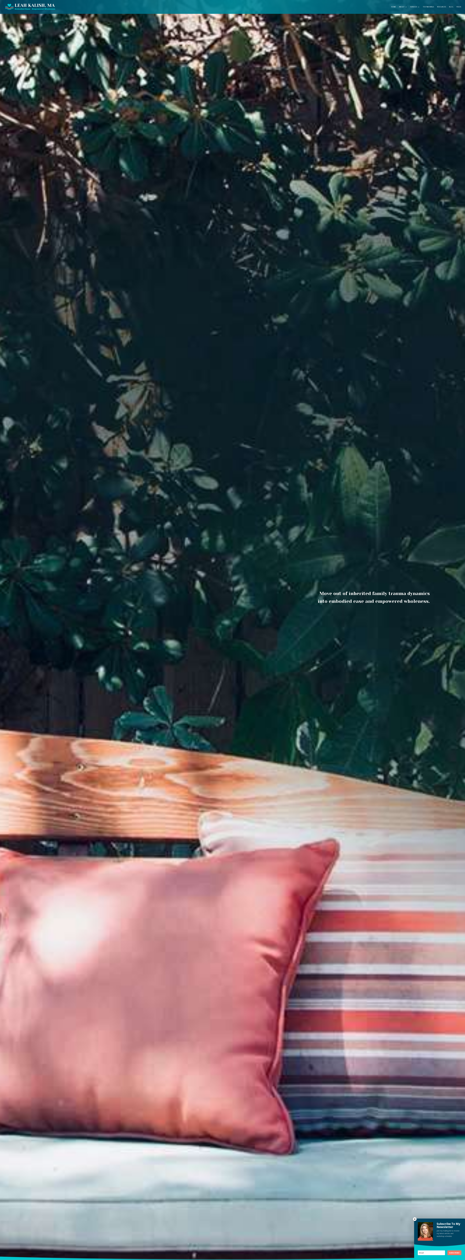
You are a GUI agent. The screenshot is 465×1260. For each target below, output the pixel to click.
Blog (451, 7)
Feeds (459, 7)
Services (413, 7)
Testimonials (428, 7)
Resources (441, 7)
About (402, 7)
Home (393, 7)
